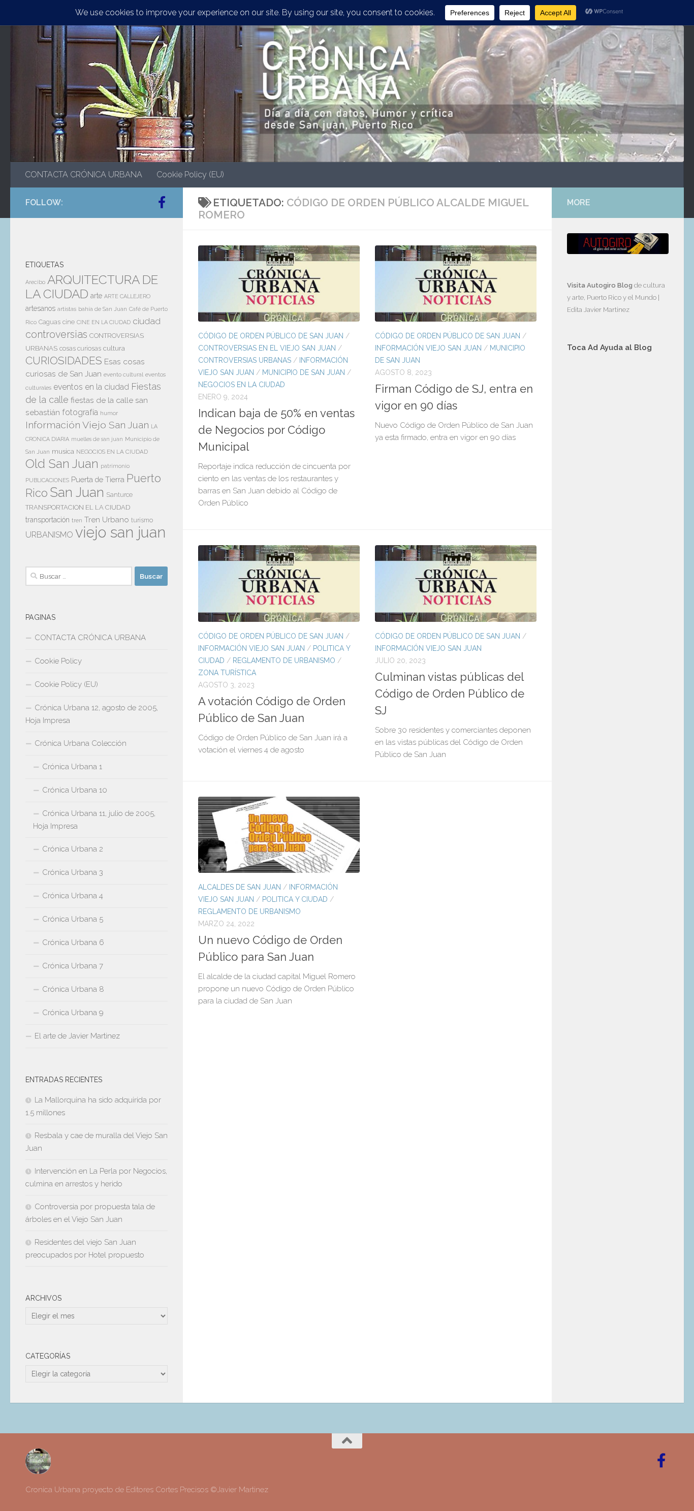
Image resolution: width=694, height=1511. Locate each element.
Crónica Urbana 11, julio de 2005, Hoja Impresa (94, 820)
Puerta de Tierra (97, 479)
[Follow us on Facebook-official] (161, 202)
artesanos (40, 308)
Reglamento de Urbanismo (284, 660)
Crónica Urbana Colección (81, 743)
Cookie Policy (58, 661)
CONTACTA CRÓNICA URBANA (83, 174)
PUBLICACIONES (47, 480)
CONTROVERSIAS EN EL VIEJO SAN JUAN (267, 348)
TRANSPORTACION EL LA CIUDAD (77, 507)
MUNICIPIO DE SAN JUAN (303, 372)
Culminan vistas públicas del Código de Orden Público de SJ (449, 693)
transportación (47, 520)
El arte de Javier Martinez (77, 1036)
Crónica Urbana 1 (72, 766)
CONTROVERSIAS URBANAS (244, 360)
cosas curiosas (80, 348)
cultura (114, 348)
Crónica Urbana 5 (72, 919)
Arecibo (35, 282)
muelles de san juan (97, 439)
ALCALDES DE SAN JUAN (239, 887)
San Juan (77, 492)
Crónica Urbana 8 (73, 989)
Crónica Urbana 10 (74, 790)
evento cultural (123, 374)
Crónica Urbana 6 (73, 942)
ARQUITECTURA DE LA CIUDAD (91, 286)
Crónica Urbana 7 (72, 965)
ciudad (147, 321)
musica (63, 451)
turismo (142, 520)
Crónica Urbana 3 (72, 872)
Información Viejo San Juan (428, 348)
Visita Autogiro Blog (600, 285)
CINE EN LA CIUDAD (104, 322)
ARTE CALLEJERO (127, 296)
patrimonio (115, 466)
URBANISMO (49, 535)
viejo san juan (120, 532)
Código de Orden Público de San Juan (270, 336)
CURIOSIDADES (63, 360)
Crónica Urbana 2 (72, 849)
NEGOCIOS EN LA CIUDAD (241, 385)
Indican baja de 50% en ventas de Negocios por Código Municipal (276, 429)
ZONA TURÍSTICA (227, 673)
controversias (56, 334)
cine (68, 322)
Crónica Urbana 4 (72, 895)
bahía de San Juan (102, 308)
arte (96, 296)
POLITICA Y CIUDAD (295, 899)
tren (77, 520)
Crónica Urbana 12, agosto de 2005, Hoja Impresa (91, 714)
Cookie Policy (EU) (190, 174)
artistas (66, 308)
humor (109, 413)
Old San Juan (62, 464)
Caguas (49, 322)
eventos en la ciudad (91, 387)
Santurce (119, 494)
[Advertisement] (618, 531)
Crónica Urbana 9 (73, 1012)
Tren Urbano (106, 519)
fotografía (80, 412)
